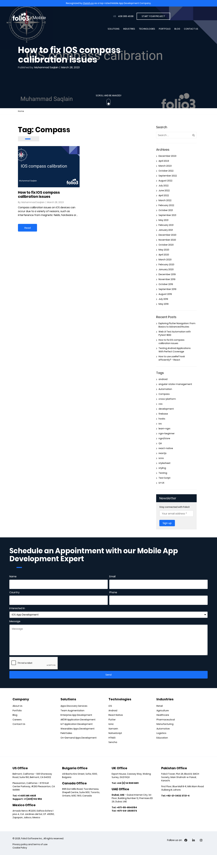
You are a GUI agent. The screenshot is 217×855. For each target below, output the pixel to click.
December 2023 (167, 156)
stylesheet (164, 463)
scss (161, 458)
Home (21, 111)
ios (160, 423)
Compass (164, 394)
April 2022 (164, 195)
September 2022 (168, 175)
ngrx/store (164, 438)
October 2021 (166, 210)
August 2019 (165, 294)
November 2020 (167, 239)
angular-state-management (175, 384)
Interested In (17, 608)
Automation (165, 389)
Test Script (164, 477)
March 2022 (165, 200)
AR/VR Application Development (78, 719)
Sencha (112, 742)
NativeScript (115, 733)
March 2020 (165, 259)
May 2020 (164, 249)
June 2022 (164, 190)
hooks (162, 418)
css (161, 403)
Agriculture (162, 710)
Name (13, 576)
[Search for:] (176, 135)
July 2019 (163, 299)
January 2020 (166, 269)
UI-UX (161, 482)
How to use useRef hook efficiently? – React (172, 358)
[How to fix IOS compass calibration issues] (49, 148)
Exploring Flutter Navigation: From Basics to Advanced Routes (177, 325)
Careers (17, 719)
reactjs (162, 453)
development (166, 408)
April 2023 (164, 160)
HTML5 (111, 737)
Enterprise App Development (76, 715)
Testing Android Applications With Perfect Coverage (175, 350)
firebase (163, 413)
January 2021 (166, 230)
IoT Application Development (77, 724)
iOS (110, 705)
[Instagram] (201, 840)
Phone (113, 592)
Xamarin (113, 728)
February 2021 (166, 225)
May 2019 (164, 304)
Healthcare (162, 715)
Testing (163, 473)
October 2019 (166, 284)
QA (160, 443)
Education (162, 737)
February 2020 (166, 264)
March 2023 (165, 165)
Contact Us (191, 28)
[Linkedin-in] (193, 840)
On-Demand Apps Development (79, 737)
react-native (166, 448)
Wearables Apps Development (78, 728)
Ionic (111, 724)
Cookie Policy (20, 847)
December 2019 (167, 274)
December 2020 (167, 234)
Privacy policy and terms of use (30, 844)
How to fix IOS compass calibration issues (39, 194)
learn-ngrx (164, 428)
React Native (115, 715)
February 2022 (166, 205)
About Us (17, 705)
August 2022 (165, 180)
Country (14, 592)
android (163, 379)
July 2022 (164, 185)
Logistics (161, 733)
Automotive (163, 728)
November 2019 (167, 279)
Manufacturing (164, 724)
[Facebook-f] (185, 840)
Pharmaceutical (165, 719)
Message (14, 621)
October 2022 (166, 170)
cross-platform (167, 399)
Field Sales (66, 733)
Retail (159, 705)
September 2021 (167, 215)
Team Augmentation (72, 710)
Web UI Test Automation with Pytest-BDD (175, 333)
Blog (177, 28)
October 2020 (166, 244)
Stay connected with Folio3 (174, 507)
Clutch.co (88, 3)
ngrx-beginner (167, 433)
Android (112, 710)
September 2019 (167, 289)
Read (27, 227)
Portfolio (165, 28)
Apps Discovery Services (74, 705)
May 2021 (163, 220)
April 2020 (164, 254)
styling (162, 468)
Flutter (112, 719)
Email (112, 576)
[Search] (193, 135)
